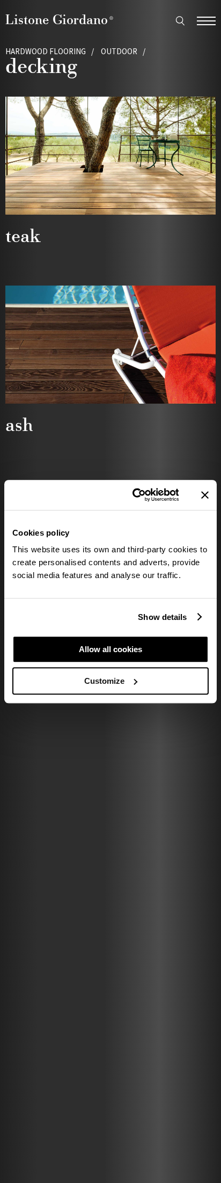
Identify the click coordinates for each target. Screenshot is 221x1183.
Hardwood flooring (45, 51)
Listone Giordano (59, 19)
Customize (104, 680)
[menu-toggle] (206, 20)
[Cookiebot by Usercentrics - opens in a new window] (135, 495)
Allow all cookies (110, 649)
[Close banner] (205, 495)
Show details (162, 617)
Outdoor (119, 51)
